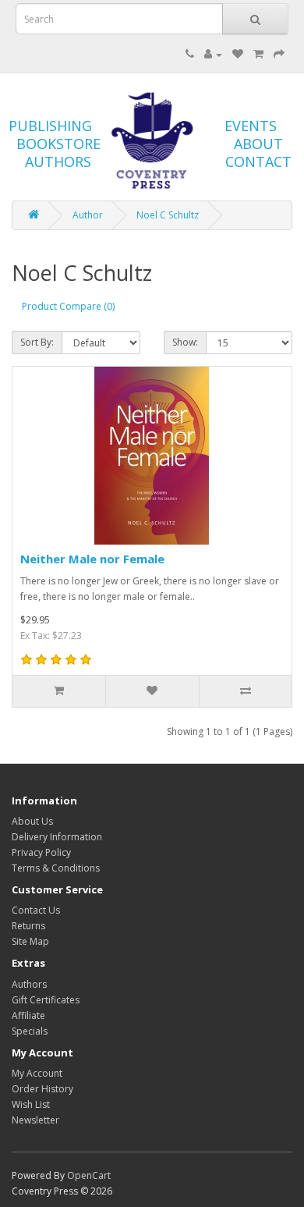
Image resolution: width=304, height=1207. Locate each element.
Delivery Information (57, 836)
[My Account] (213, 54)
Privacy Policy (41, 852)
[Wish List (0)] (237, 54)
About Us (32, 821)
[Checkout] (279, 54)
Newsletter (35, 1120)
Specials (30, 1031)
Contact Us (36, 910)
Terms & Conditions (56, 868)
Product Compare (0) (68, 306)
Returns (28, 925)
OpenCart (89, 1175)
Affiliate (28, 1015)
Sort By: (37, 342)
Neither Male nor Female (92, 558)
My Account (37, 1073)
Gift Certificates (46, 999)
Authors (29, 984)
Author (87, 215)
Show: (185, 342)
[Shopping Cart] (258, 54)
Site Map (30, 941)
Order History (42, 1088)
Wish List (31, 1104)
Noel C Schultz (167, 215)
